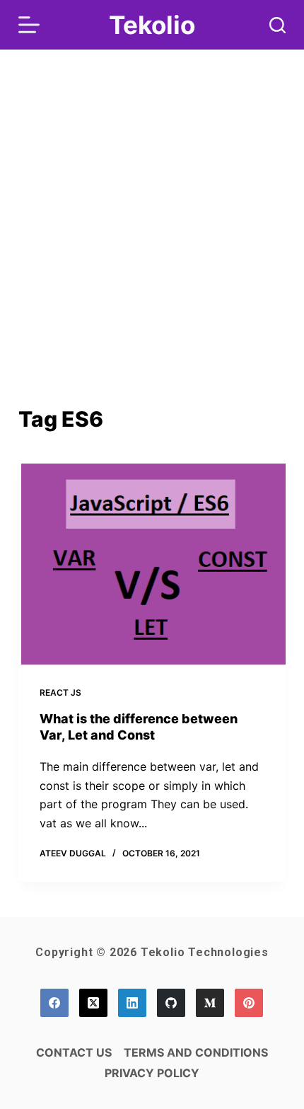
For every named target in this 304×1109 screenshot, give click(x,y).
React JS (60, 692)
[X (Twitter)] (93, 1003)
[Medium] (210, 1003)
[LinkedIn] (132, 1003)
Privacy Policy (152, 1073)
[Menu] (29, 24)
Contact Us (74, 1052)
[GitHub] (171, 1003)
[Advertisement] (152, 244)
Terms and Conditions (196, 1052)
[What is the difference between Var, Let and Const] (152, 564)
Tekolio (152, 25)
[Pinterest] (249, 1003)
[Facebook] (54, 1003)
